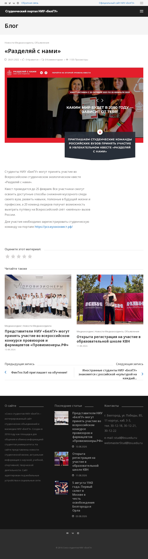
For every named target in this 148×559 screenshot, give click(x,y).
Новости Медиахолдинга (19, 42)
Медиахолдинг (13, 325)
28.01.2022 (13, 59)
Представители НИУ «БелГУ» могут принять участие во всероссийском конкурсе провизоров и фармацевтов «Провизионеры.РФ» (37, 338)
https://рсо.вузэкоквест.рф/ (54, 227)
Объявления (41, 42)
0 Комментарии (54, 59)
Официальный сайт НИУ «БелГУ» (116, 2)
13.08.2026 (10, 349)
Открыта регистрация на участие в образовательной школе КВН (109, 339)
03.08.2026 (81, 516)
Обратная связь (29, 2)
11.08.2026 (82, 346)
